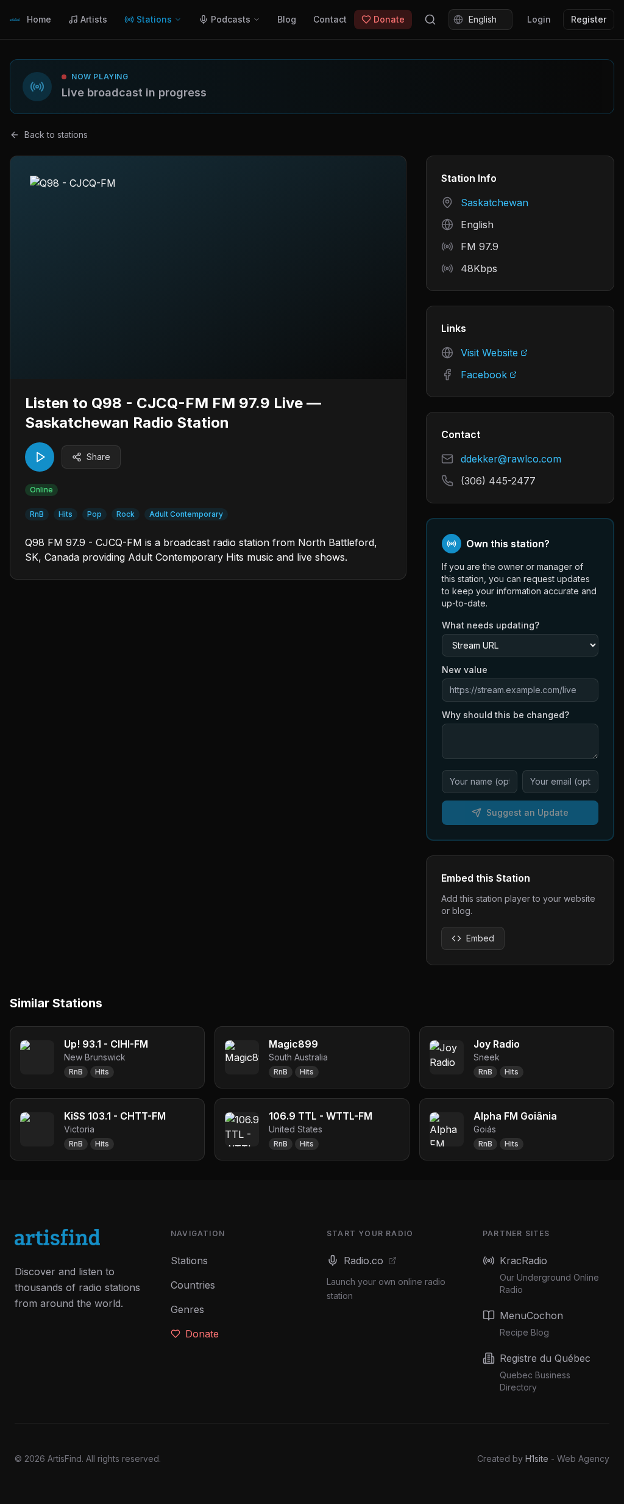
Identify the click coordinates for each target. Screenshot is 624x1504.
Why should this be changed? (505, 715)
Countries (193, 1285)
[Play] (39, 457)
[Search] (430, 20)
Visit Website (489, 353)
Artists (93, 19)
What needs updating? (490, 625)
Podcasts (230, 19)
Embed (480, 938)
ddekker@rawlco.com (511, 459)
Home (39, 19)
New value (465, 669)
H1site (536, 1458)
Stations (154, 19)
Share (98, 457)
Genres (187, 1309)
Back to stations (56, 134)
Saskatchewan (494, 202)
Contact (330, 19)
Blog (286, 19)
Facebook (484, 375)
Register (588, 19)
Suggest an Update (527, 812)
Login (539, 19)
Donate (389, 19)
